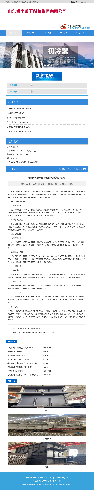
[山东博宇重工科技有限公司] (40, 10)
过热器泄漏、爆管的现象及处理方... (19, 108)
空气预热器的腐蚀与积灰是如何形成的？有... (23, 375)
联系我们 (84, 2)
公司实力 (80, 32)
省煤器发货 (47, 439)
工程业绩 (47, 32)
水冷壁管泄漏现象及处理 (16, 117)
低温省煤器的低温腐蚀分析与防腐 (19, 131)
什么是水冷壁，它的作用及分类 (18, 122)
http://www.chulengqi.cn (60, 477)
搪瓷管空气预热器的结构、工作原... (19, 127)
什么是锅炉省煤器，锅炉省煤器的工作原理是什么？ (36, 332)
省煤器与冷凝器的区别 (15, 371)
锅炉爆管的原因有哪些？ (16, 113)
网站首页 (14, 32)
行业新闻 (13, 91)
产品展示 (30, 32)
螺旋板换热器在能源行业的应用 (29, 328)
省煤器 (47, 410)
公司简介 (14, 38)
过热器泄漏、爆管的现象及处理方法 (20, 348)
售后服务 (30, 38)
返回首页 (74, 2)
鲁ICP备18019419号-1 (64, 484)
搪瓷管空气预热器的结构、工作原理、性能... (23, 363)
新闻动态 (63, 32)
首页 (69, 169)
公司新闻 (13, 85)
